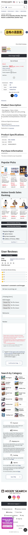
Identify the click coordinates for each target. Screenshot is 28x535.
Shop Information (20, 525)
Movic (11, 82)
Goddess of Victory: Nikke (11, 239)
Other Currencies (6, 68)
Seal (11, 87)
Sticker (15, 87)
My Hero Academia (9, 236)
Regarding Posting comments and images (17, 259)
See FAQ (13, 477)
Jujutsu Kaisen (8, 234)
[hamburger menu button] (25, 2)
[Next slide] (27, 32)
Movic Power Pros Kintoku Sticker (10, 125)
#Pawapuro (3, 100)
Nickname (5, 313)
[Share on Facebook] (15, 95)
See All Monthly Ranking (14, 226)
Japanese (11, 128)
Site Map (20, 528)
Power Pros (13, 89)
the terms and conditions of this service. (14, 352)
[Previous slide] (1, 32)
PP (10, 85)
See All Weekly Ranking (13, 223)
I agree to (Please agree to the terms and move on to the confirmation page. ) (14, 354)
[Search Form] (22, 2)
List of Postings (9, 255)
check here (17, 436)
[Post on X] (12, 95)
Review (4, 322)
